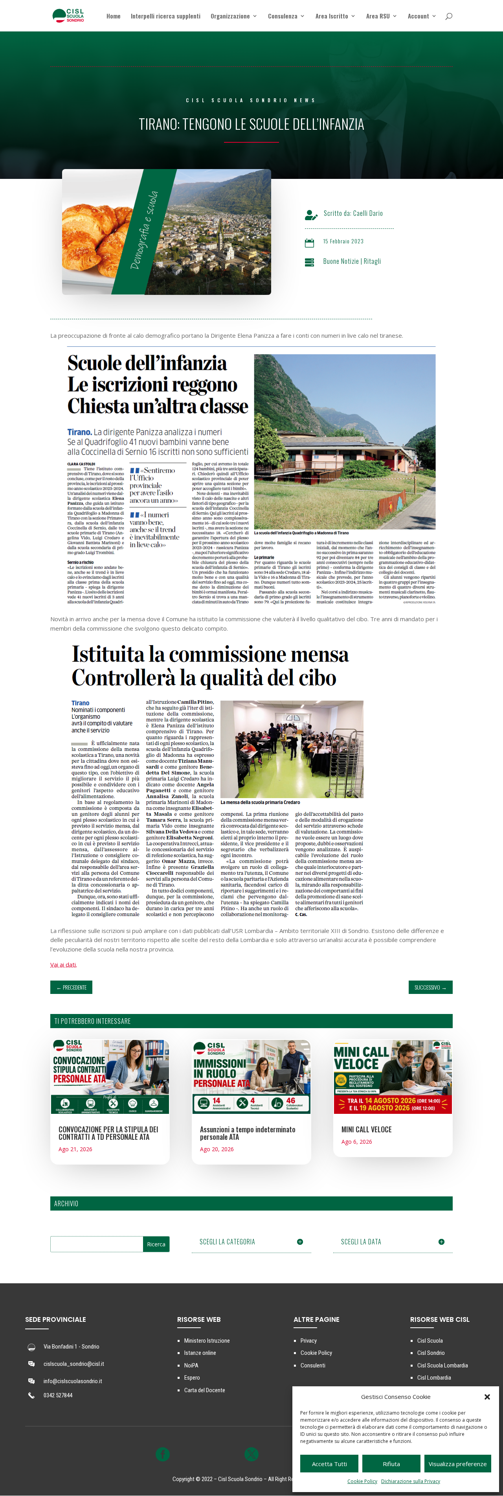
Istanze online (200, 1352)
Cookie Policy (362, 1481)
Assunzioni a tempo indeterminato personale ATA (248, 1133)
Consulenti (313, 1365)
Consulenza (282, 16)
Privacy (309, 1340)
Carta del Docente (204, 1390)
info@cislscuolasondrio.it (73, 1381)
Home (113, 16)
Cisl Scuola (430, 1340)
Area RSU (378, 16)
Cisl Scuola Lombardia (442, 1365)
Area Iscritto (332, 16)
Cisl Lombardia (434, 1377)
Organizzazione (230, 16)
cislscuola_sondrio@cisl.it (74, 1363)
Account (418, 16)
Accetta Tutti (329, 1464)
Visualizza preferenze (458, 1464)
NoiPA (191, 1365)
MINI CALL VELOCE (366, 1129)
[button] (487, 1397)
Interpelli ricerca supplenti (165, 16)
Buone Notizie (341, 261)
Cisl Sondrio (431, 1352)
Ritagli (372, 261)
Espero (192, 1377)
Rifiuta (391, 1464)
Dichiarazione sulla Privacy (410, 1481)
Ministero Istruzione (207, 1340)
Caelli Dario (368, 213)
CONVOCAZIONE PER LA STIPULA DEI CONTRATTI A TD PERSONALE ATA (108, 1133)
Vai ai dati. (63, 964)
